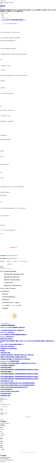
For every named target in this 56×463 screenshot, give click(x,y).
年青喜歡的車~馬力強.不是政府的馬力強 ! (8, 348)
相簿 (2, 14)
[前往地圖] (16, 255)
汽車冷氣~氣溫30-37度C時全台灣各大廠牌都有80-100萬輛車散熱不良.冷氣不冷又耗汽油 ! (18, 363)
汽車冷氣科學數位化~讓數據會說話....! (8, 365)
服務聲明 (35, 452)
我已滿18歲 (2, 461)
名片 (2, 16)
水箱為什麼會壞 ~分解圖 (5, 352)
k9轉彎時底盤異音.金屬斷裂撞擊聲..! (7, 325)
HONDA (6, 406)
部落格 (3, 15)
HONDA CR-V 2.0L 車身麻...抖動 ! (7, 332)
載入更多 (2, 409)
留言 (6, 404)
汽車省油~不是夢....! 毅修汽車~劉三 (7, 346)
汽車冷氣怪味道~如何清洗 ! (5, 393)
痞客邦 (5, 404)
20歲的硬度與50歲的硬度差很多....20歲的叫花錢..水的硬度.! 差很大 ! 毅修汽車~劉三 (17, 354)
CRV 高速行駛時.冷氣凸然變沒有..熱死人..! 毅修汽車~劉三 (12, 330)
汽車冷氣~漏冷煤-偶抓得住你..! (6, 389)
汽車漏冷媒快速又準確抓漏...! (6, 367)
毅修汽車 (2, 6)
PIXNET (22, 452)
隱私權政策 (32, 452)
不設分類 (6, 13)
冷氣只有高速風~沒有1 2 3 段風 (6, 380)
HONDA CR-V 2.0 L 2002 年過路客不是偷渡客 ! (9, 361)
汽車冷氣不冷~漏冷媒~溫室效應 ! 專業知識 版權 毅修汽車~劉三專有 (14, 387)
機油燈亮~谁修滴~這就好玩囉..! (6, 338)
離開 (4, 461)
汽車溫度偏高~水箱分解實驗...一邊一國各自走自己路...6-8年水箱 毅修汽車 (15, 359)
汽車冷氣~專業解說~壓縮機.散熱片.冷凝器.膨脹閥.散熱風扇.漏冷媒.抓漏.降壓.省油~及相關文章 (19, 369)
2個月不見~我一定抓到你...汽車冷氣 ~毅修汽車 (9, 391)
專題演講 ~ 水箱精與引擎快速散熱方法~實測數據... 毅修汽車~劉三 (13, 356)
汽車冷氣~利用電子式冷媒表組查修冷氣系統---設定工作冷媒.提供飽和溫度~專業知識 (17, 383)
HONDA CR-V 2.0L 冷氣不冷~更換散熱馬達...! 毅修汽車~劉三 (12, 327)
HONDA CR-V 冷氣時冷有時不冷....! (7, 336)
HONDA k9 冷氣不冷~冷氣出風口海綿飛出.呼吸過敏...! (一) (14, 19)
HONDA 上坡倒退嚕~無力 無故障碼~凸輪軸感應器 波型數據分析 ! (13, 334)
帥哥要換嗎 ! (2, 350)
